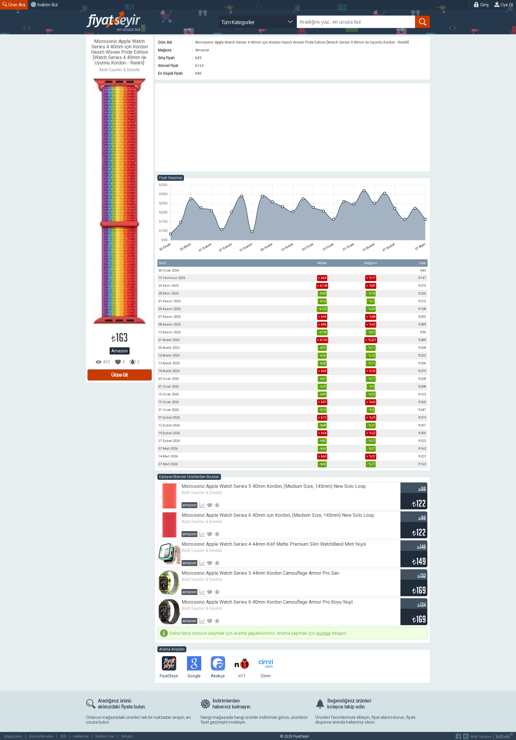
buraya (324, 633)
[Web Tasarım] (504, 737)
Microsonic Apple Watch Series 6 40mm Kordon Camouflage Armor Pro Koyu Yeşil (267, 602)
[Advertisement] (292, 127)
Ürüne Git (119, 375)
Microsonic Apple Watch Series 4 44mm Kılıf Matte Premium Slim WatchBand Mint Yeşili (274, 544)
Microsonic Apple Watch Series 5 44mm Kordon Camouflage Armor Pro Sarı (260, 573)
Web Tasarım (481, 737)
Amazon (119, 351)
